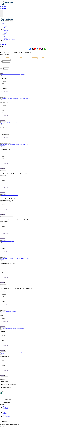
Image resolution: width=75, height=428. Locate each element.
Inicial (3, 23)
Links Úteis (5, 38)
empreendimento (6, 143)
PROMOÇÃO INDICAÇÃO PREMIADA (10, 39)
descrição (2, 97)
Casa (4, 27)
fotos (4, 97)
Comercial (5, 32)
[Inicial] (6, 5)
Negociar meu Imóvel (5, 407)
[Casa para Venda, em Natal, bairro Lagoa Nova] (7, 241)
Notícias (5, 36)
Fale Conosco (4, 422)
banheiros (1, 70)
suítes (1, 68)
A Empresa (4, 412)
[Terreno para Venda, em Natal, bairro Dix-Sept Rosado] (8, 311)
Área (0, 63)
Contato (3, 40)
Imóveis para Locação (5, 406)
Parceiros (5, 37)
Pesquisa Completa (5, 408)
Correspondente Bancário (6, 416)
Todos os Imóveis (6, 25)
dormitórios (1, 66)
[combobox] (7, 58)
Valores (1, 59)
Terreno (5, 28)
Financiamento (6, 35)
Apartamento (5, 26)
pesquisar (2, 73)
